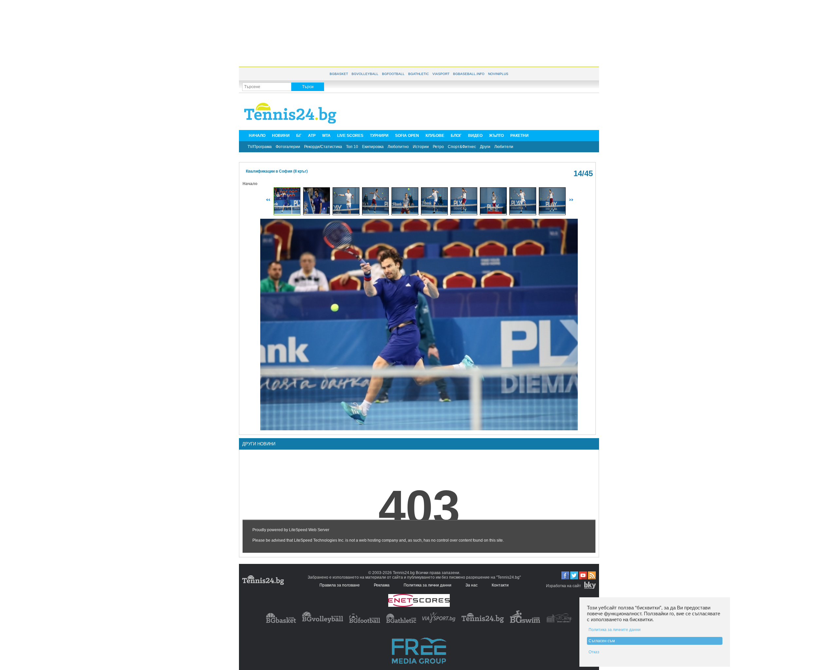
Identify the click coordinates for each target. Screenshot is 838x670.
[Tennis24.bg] (483, 621)
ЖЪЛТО (496, 135)
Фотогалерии (288, 146)
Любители (503, 146)
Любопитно (398, 146)
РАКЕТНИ (519, 135)
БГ (298, 135)
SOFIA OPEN (407, 135)
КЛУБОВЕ (435, 135)
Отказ (594, 652)
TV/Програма (259, 146)
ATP (312, 135)
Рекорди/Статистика (323, 146)
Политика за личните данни (615, 629)
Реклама (382, 585)
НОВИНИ (281, 135)
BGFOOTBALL (393, 74)
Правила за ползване (339, 585)
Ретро (438, 146)
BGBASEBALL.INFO (468, 74)
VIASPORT (440, 74)
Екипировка (373, 146)
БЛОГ (456, 135)
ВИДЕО (475, 135)
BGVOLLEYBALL (365, 74)
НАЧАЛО (257, 135)
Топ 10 (352, 146)
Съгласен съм (602, 641)
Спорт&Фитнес (462, 146)
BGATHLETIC (418, 74)
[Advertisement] (419, 32)
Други (485, 146)
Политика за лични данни (427, 585)
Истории (421, 146)
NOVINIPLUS (498, 74)
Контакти (500, 585)
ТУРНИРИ (379, 135)
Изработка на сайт (563, 586)
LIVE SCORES (350, 135)
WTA (326, 135)
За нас (471, 585)
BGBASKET (339, 74)
